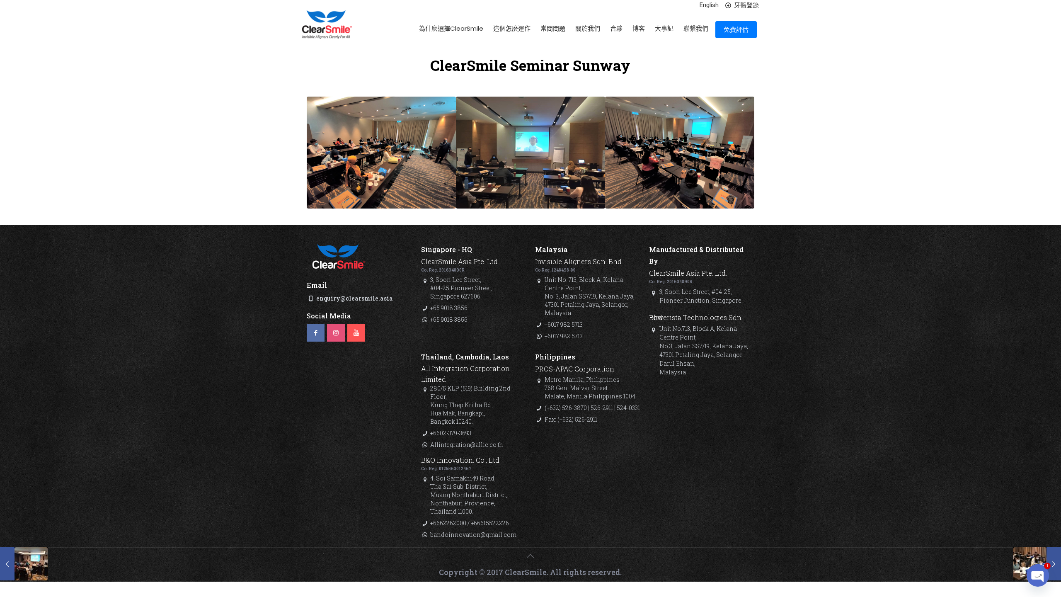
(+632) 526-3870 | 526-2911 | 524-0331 (592, 408)
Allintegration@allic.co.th (466, 445)
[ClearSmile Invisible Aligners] (327, 31)
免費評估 (736, 29)
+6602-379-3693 (450, 433)
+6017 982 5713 (564, 324)
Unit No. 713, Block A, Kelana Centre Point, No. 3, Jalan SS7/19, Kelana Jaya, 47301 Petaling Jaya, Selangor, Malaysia (590, 296)
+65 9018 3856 (449, 308)
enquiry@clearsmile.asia (354, 298)
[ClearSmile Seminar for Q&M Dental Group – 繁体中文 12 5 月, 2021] (1037, 563)
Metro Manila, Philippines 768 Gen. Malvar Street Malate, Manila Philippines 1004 (590, 388)
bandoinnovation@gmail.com (473, 535)
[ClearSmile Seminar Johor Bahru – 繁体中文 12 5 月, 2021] (24, 563)
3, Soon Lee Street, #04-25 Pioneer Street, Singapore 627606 (461, 288)
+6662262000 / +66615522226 (469, 523)
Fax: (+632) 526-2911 (571, 419)
